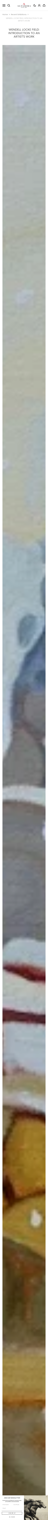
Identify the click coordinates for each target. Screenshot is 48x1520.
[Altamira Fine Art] (24, 5)
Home (5, 14)
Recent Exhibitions (18, 14)
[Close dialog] (46, 1496)
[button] (34, 5)
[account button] (39, 5)
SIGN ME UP (12, 1513)
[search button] (8, 5)
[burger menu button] (3, 5)
